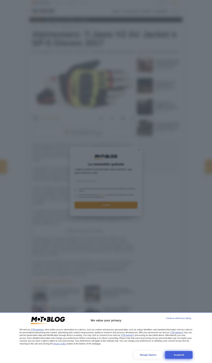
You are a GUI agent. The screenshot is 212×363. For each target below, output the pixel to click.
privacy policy (60, 343)
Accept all (179, 355)
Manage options (148, 355)
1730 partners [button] (37, 329)
